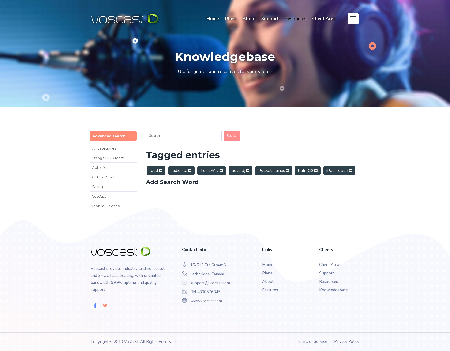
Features (270, 290)
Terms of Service (312, 341)
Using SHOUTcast (108, 158)
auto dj (239, 170)
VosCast (99, 196)
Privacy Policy (346, 341)
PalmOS (306, 170)
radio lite (179, 170)
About (249, 18)
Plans (231, 18)
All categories (104, 148)
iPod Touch (337, 170)
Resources (295, 18)
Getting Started (105, 177)
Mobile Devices (106, 206)
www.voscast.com (206, 301)
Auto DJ (99, 167)
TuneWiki (210, 170)
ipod (154, 170)
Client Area (324, 18)
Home (212, 18)
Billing (97, 187)
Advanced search (109, 136)
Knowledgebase (333, 290)
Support (270, 18)
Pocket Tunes (272, 170)
